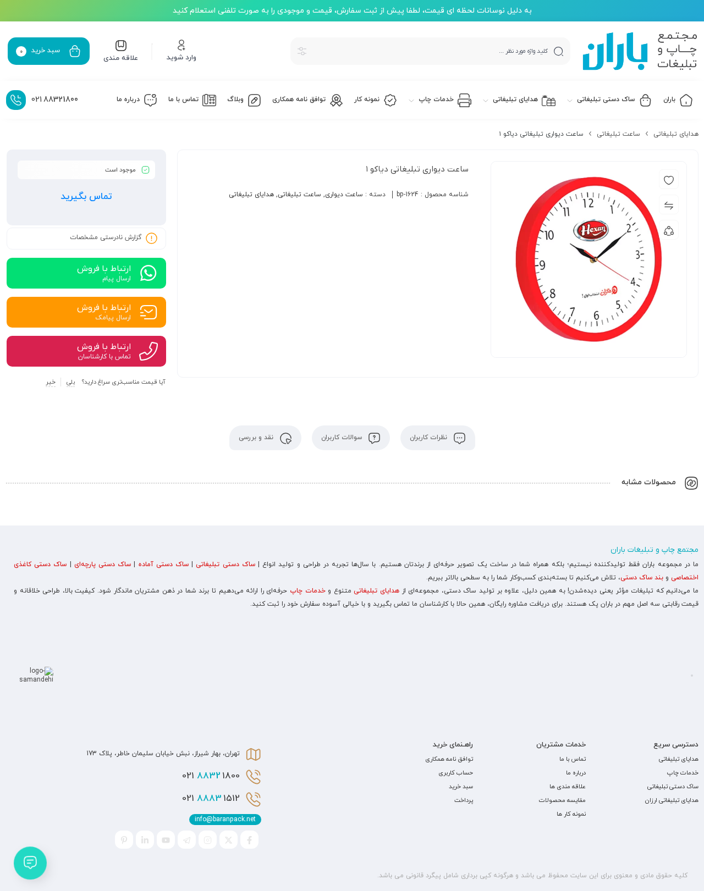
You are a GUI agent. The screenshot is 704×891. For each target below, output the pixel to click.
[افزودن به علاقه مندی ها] (669, 179)
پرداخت (463, 800)
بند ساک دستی (641, 577)
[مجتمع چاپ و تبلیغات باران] (639, 51)
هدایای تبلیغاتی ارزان (671, 800)
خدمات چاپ (308, 590)
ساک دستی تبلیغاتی (225, 564)
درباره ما (576, 772)
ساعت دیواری (344, 194)
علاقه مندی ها (567, 786)
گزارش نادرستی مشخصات (105, 238)
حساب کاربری (455, 772)
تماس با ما (572, 759)
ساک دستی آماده (164, 564)
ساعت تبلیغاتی (618, 134)
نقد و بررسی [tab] (257, 437)
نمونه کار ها (571, 814)
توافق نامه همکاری (449, 759)
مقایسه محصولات (562, 800)
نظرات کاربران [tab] (429, 437)
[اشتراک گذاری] (669, 230)
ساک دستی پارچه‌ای (102, 564)
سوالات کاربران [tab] (342, 437)
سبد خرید (461, 786)
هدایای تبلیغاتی (675, 134)
